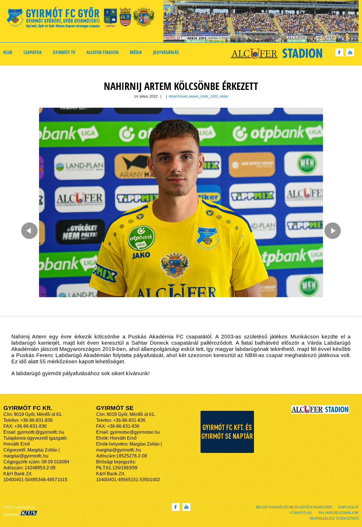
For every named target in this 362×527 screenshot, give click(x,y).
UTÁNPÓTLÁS (300, 513)
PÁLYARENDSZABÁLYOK (338, 513)
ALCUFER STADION (102, 52)
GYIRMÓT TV (64, 52)
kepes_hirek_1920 (203, 96)
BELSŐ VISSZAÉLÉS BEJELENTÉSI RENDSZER (294, 507)
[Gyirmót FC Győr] (83, 18)
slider (224, 96)
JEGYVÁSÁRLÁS (166, 52)
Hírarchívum (178, 96)
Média (136, 52)
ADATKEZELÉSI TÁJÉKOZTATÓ (334, 518)
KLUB (7, 52)
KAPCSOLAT (349, 507)
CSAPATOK (32, 52)
